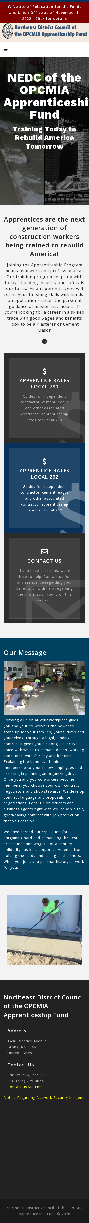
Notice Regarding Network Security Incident (44, 1097)
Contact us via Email (26, 1086)
